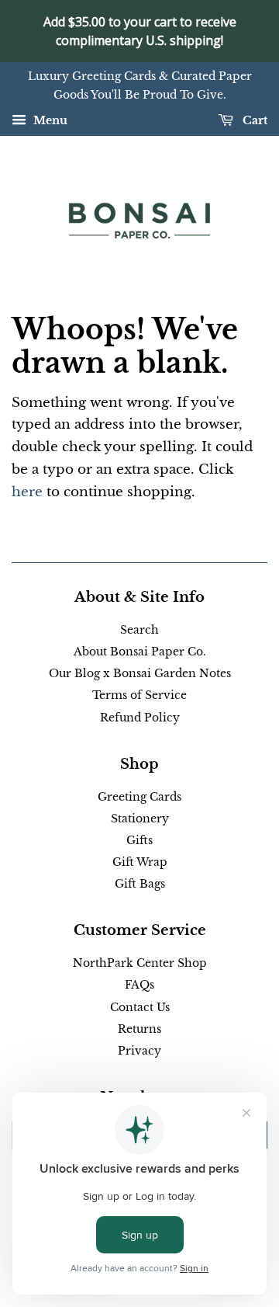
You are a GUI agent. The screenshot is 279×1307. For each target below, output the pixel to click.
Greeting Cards (139, 797)
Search (139, 630)
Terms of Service (139, 695)
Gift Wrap (139, 862)
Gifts (139, 840)
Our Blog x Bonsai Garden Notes (140, 673)
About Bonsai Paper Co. (140, 652)
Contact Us (140, 1007)
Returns (139, 1029)
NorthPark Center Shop (140, 963)
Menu (48, 120)
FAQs (139, 985)
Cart (253, 120)
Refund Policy (140, 718)
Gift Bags (140, 884)
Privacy (139, 1051)
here (27, 492)
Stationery (140, 819)
